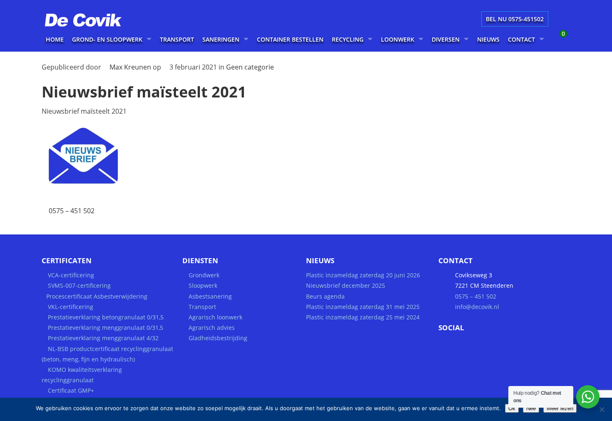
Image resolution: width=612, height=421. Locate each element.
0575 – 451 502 (72, 210)
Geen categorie (250, 67)
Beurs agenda (325, 296)
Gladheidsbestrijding (218, 338)
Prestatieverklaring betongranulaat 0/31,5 (106, 317)
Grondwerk (204, 275)
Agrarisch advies (212, 327)
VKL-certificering (70, 307)
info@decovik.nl (477, 307)
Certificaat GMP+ (71, 390)
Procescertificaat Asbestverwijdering (96, 296)
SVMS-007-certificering (79, 285)
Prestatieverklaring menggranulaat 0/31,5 (105, 327)
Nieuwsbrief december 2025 (345, 285)
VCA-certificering (71, 275)
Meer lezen (560, 408)
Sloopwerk (203, 285)
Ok (511, 408)
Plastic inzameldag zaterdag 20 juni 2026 (363, 275)
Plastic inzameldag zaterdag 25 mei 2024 (363, 317)
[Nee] (601, 409)
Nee (531, 408)
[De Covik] (94, 28)
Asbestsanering (210, 296)
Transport (202, 307)
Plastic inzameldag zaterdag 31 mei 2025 (363, 307)
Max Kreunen (130, 67)
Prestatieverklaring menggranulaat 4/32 (102, 338)
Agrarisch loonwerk (215, 317)
